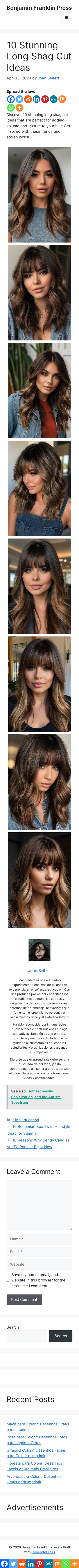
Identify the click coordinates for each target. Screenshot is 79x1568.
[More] (19, 108)
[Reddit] (28, 99)
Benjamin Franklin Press (39, 7)
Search (13, 1327)
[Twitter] (19, 99)
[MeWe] (53, 99)
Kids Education (26, 1120)
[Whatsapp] (11, 108)
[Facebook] (11, 99)
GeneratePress (43, 1552)
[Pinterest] (45, 99)
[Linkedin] (36, 99)
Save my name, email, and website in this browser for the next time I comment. (38, 1280)
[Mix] (62, 99)
